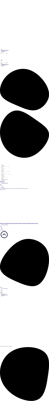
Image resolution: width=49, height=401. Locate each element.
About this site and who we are (4, 295)
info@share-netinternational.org (4, 288)
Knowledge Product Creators (4, 50)
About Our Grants (3, 51)
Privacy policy (10, 346)
